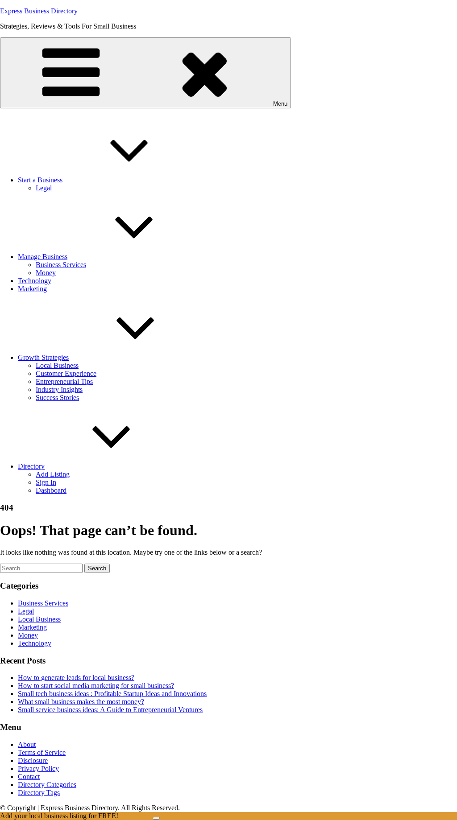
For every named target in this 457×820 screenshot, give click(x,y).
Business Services (61, 264)
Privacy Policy (38, 768)
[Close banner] (156, 818)
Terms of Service (42, 752)
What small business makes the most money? (81, 701)
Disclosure (33, 760)
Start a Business (40, 180)
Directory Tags (39, 792)
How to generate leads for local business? (76, 677)
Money (46, 272)
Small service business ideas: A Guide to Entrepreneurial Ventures (110, 709)
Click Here (136, 816)
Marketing (32, 289)
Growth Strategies (43, 357)
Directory (31, 466)
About (27, 744)
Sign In (46, 482)
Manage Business (42, 256)
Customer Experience (66, 373)
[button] (145, 72)
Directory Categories (47, 784)
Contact (29, 776)
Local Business (57, 365)
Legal (44, 188)
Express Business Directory (39, 11)
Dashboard (51, 490)
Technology (34, 280)
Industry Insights (59, 389)
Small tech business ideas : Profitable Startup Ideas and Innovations (112, 693)
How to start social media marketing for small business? (96, 685)
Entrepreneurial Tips (64, 381)
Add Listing (53, 474)
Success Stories (57, 397)
